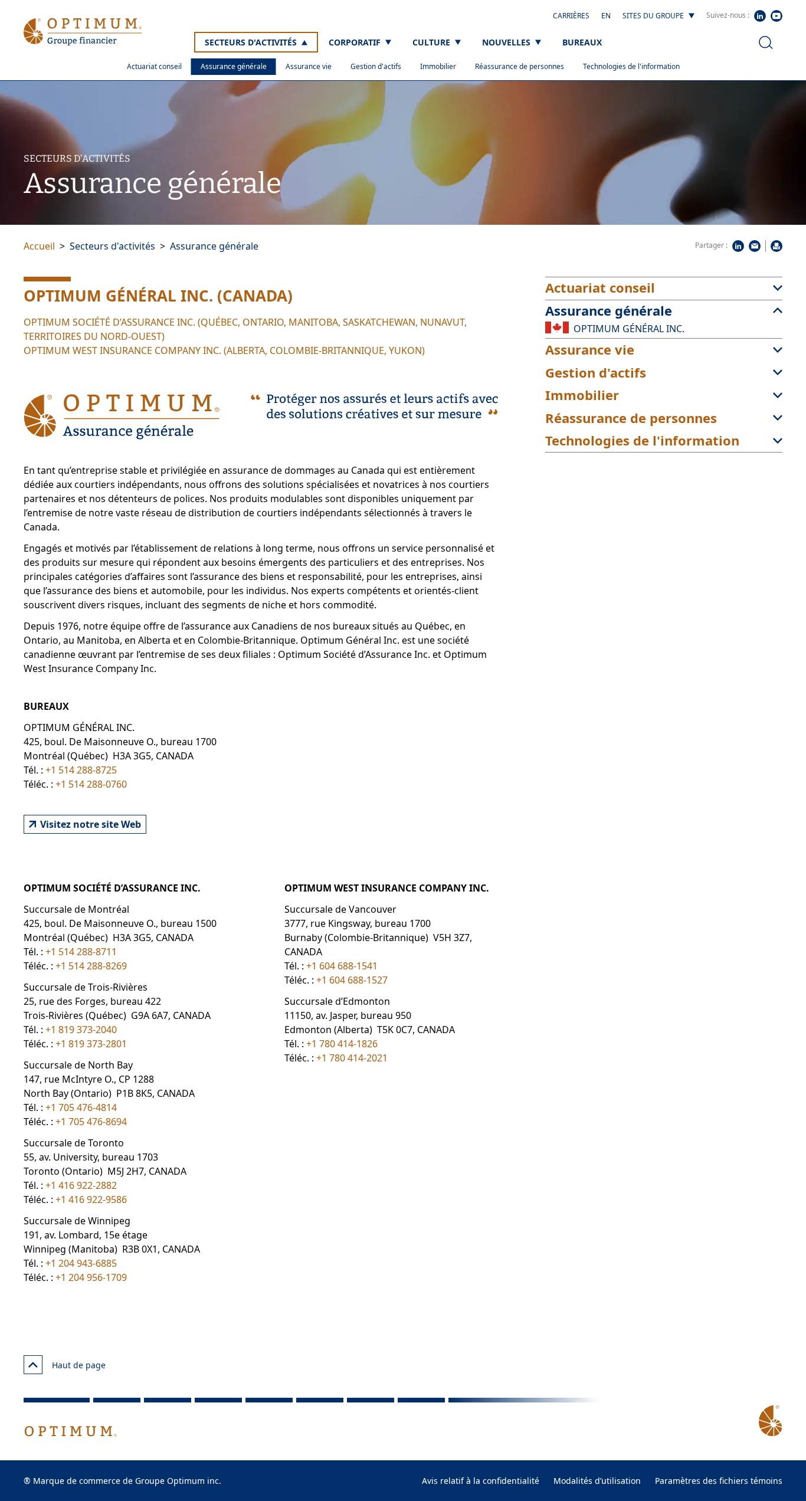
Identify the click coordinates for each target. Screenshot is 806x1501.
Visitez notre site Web (90, 824)
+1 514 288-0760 (91, 784)
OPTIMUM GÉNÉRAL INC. (629, 328)
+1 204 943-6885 (81, 1263)
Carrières (571, 16)
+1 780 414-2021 (352, 1057)
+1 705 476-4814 (81, 1107)
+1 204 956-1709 (91, 1277)
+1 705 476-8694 (91, 1121)
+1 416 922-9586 (91, 1199)
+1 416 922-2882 (81, 1185)
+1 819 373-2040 (81, 1029)
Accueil (39, 246)
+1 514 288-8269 (91, 965)
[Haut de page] (33, 1364)
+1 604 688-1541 (342, 965)
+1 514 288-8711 (81, 951)
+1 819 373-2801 (91, 1043)
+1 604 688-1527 (352, 980)
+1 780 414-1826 (342, 1043)
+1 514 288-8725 (81, 769)
